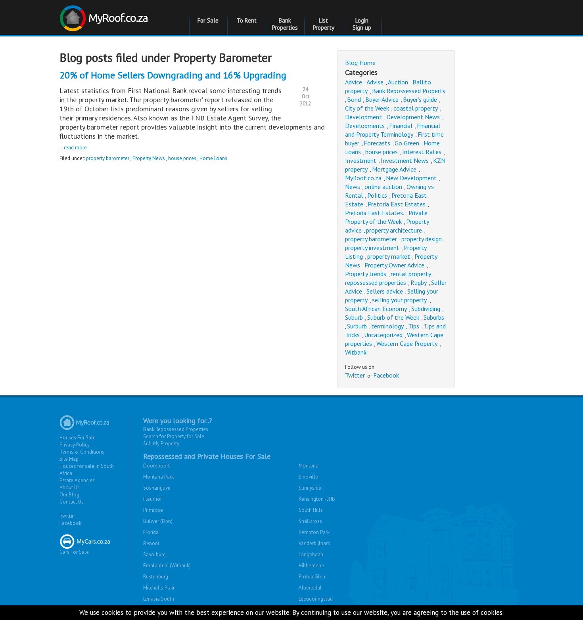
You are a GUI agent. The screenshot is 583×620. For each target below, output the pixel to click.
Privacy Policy (74, 444)
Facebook (386, 375)
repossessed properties (375, 282)
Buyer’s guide (420, 99)
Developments (365, 126)
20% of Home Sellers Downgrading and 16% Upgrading (172, 75)
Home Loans (213, 158)
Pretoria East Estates (397, 204)
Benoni (151, 543)
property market (388, 256)
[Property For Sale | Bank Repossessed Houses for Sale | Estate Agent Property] (104, 15)
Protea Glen (312, 576)
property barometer (107, 158)
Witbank (355, 352)
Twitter (355, 375)
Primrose (153, 510)
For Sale (208, 20)
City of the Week (367, 108)
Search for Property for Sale (173, 436)
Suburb (354, 317)
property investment (372, 248)
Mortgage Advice (394, 169)
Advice (353, 82)
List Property (323, 24)
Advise (375, 82)
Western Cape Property (406, 343)
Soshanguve (157, 488)
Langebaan (311, 554)
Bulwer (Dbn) (158, 521)
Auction (398, 82)
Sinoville (308, 476)
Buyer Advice (382, 99)
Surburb (357, 326)
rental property (411, 274)
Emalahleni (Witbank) (167, 565)
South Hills (311, 510)
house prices (182, 158)
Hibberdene (311, 565)
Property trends (365, 274)
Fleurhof (152, 499)
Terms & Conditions (81, 451)
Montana (308, 465)
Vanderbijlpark (314, 543)
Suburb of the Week (393, 317)
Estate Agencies (77, 480)
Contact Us (71, 501)
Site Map (69, 459)
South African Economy (376, 309)
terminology (387, 326)
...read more (73, 147)
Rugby (418, 282)
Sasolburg (154, 554)
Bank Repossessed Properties (175, 429)
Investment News (405, 160)
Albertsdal (310, 587)
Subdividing (425, 309)
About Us (69, 487)
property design (421, 239)
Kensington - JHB (317, 499)
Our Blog (69, 494)
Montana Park (158, 476)
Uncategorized (383, 335)
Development (363, 117)
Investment (360, 160)
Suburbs (434, 317)
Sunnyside (310, 488)
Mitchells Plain (159, 587)
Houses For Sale (77, 437)
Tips (413, 326)
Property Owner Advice (394, 265)
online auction (383, 187)
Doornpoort (156, 465)
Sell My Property (161, 443)
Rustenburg (155, 576)
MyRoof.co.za (363, 178)
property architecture (394, 230)
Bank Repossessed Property (408, 91)
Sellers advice (384, 291)
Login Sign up (362, 24)
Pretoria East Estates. (374, 213)
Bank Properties (285, 24)
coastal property (415, 108)
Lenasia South (158, 598)
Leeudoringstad (316, 598)
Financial (400, 126)
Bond (354, 99)
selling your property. (400, 300)
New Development (411, 178)
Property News (148, 158)
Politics (377, 195)
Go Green (407, 143)
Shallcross (310, 521)
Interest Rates (421, 152)
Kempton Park (314, 532)
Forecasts (377, 143)
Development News (413, 117)
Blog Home (360, 63)
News (352, 187)
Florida (151, 532)
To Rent (247, 20)
